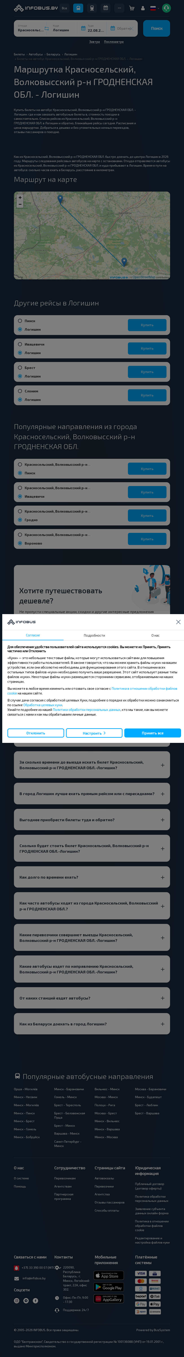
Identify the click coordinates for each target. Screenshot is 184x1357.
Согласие (33, 635)
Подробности (94, 635)
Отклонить (35, 733)
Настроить (92, 733)
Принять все (153, 733)
